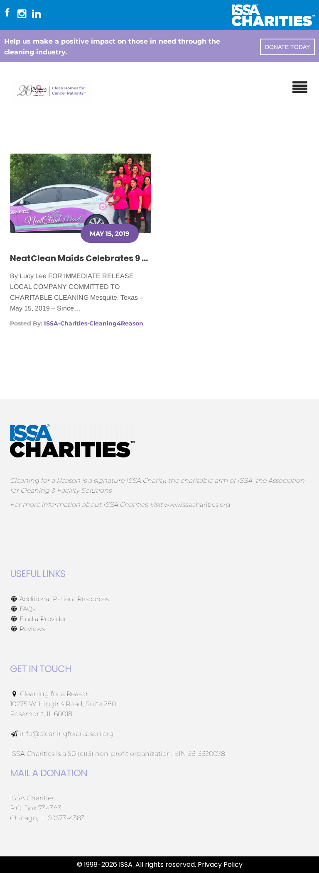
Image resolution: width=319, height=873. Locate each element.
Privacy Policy (220, 864)
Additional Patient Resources (63, 599)
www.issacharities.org (197, 505)
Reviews (31, 629)
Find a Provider (42, 619)
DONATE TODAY (287, 47)
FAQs (26, 609)
